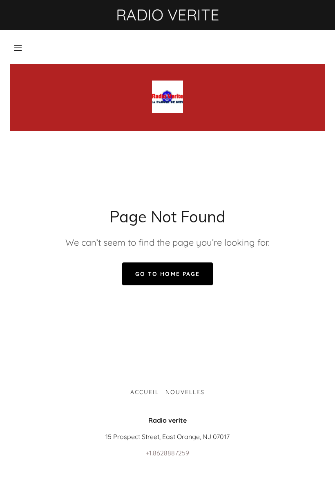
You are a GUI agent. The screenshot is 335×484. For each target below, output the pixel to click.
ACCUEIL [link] (144, 392)
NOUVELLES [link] (185, 392)
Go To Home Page (167, 274)
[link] (167, 97)
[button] (18, 48)
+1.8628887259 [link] (167, 453)
